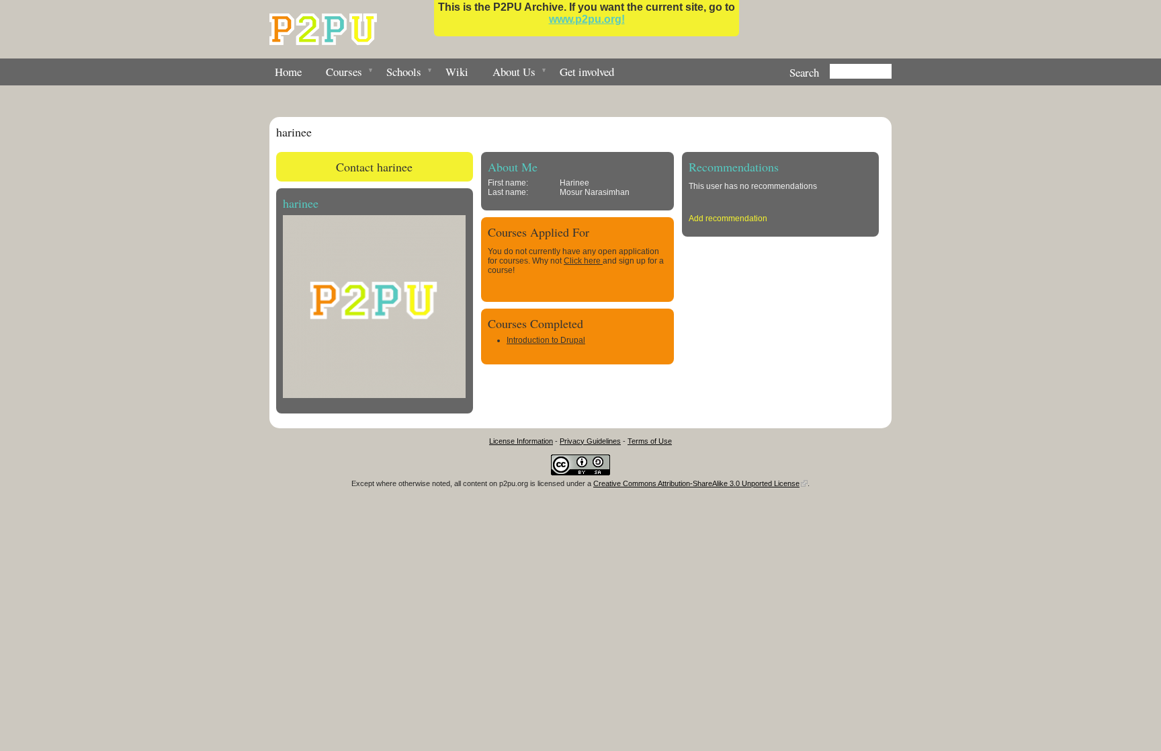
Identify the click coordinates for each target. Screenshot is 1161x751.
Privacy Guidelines (590, 441)
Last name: (508, 192)
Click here (583, 261)
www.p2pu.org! (587, 19)
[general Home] (323, 29)
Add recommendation (728, 218)
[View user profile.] (374, 395)
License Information (521, 441)
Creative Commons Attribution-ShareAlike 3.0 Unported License (696, 483)
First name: (508, 183)
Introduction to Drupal (546, 340)
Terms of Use (650, 441)
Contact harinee (374, 167)
